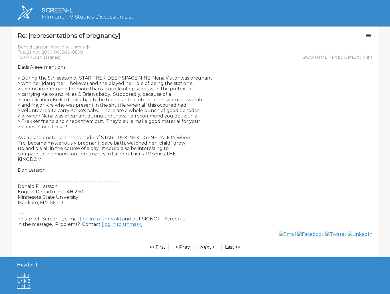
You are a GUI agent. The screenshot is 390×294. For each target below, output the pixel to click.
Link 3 (24, 286)
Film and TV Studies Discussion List (87, 17)
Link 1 (23, 275)
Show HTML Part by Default (331, 57)
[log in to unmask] (70, 47)
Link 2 (24, 281)
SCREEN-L (57, 10)
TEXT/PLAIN (30, 57)
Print (367, 57)
